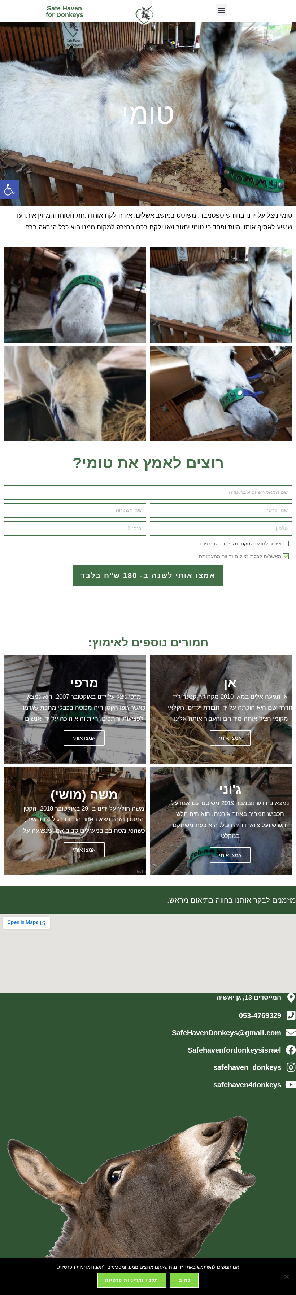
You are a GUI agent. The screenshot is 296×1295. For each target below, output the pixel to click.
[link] (9, 189)
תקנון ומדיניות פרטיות (131, 1280)
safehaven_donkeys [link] (247, 1067)
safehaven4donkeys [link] (247, 1085)
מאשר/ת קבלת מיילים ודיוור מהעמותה (240, 556)
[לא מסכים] (287, 1276)
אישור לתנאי (241, 543)
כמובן (184, 1280)
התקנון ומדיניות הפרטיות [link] (227, 543)
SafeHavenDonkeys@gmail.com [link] (226, 1033)
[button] (221, 10)
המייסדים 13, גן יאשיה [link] (249, 997)
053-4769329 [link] (260, 1015)
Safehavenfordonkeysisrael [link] (234, 1050)
